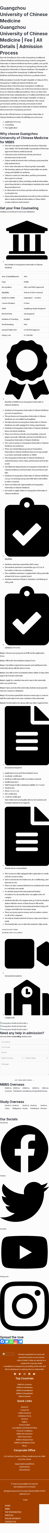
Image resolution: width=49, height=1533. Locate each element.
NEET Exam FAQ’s (25, 1437)
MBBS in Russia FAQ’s (24, 1440)
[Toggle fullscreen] (6, 1527)
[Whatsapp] (11, 1341)
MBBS (7, 1509)
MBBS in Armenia (24, 1384)
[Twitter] (7, 1341)
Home (7, 1506)
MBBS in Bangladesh (24, 1393)
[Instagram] (16, 1341)
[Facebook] (2, 1341)
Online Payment (24, 1413)
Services (24, 1419)
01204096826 (24, 1470)
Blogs (24, 1446)
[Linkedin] (29, 1374)
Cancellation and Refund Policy (24, 1428)
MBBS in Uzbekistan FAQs (24, 1443)
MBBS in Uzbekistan (25, 1387)
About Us (24, 1407)
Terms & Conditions (24, 1431)
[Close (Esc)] (15, 1527)
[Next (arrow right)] (6, 1531)
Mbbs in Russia (24, 1396)
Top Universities (13, 1512)
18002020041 (24, 1467)
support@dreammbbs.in (24, 1464)
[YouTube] (34, 1374)
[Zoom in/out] (2, 1527)
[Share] (11, 1527)
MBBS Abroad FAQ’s (24, 1434)
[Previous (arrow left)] (2, 1531)
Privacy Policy (24, 1425)
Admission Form (24, 1416)
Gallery (24, 1422)
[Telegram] (20, 1341)
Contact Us (24, 1410)
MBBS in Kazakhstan (24, 1390)
